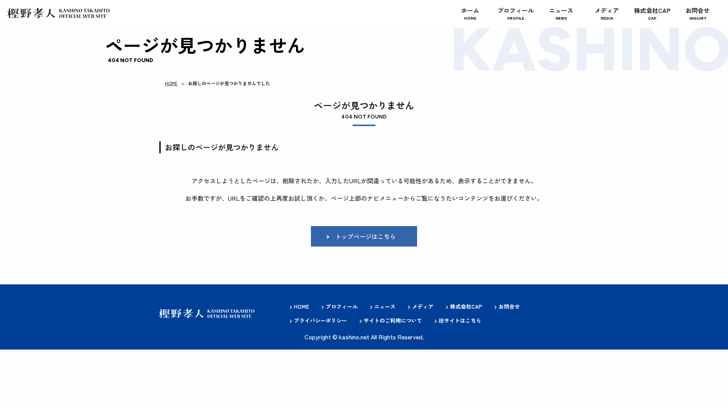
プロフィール (342, 306)
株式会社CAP (466, 306)
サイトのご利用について (393, 320)
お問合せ (509, 306)
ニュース (384, 306)
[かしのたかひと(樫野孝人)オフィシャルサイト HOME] (59, 13)
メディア (422, 306)
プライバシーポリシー (320, 320)
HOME (171, 83)
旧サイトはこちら (460, 320)
